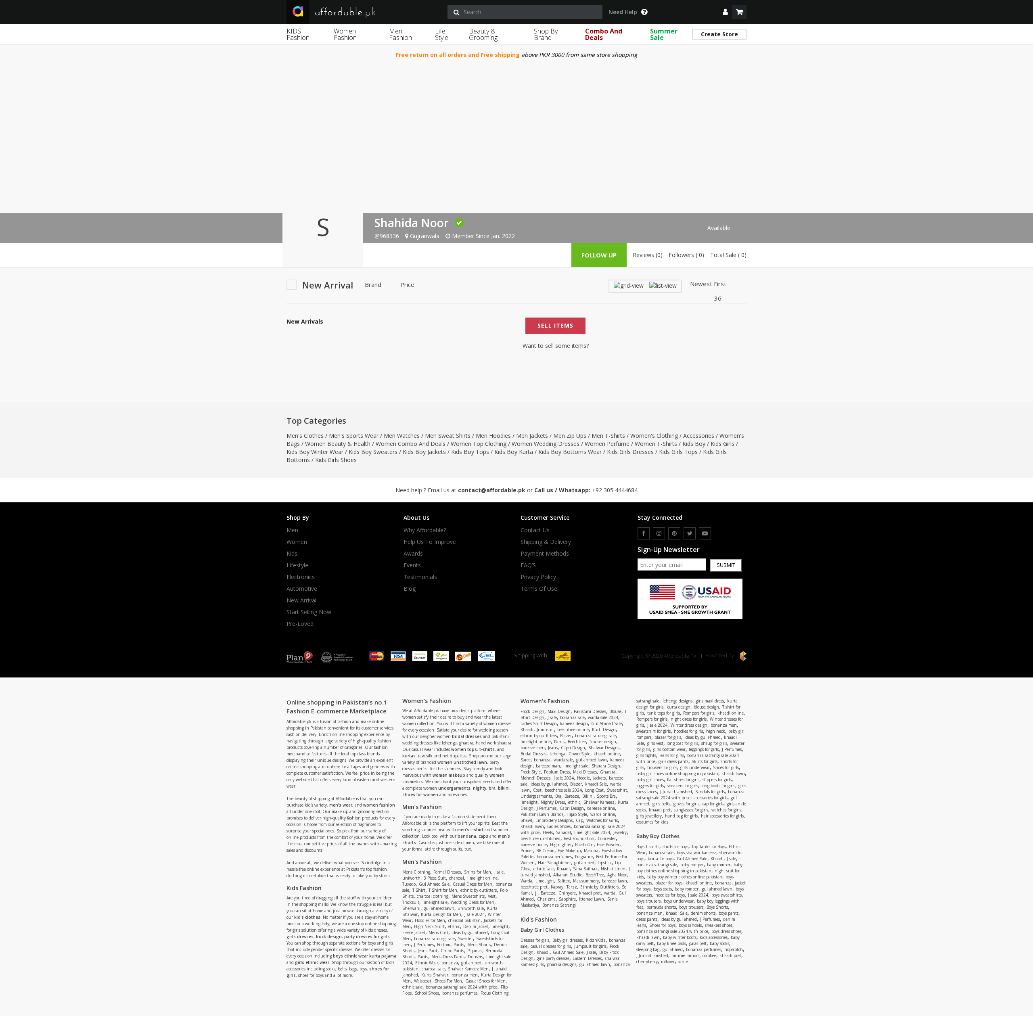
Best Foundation (579, 838)
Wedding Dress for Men (472, 902)
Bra (558, 796)
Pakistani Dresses (590, 711)
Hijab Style (577, 814)
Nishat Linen (613, 869)
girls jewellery (649, 816)
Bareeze (572, 796)
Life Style (441, 34)
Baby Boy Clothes (658, 836)
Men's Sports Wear (353, 435)
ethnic (454, 926)
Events (412, 565)
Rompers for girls (698, 713)
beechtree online (573, 729)
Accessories (698, 435)
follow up (599, 255)
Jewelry (620, 832)
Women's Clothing (654, 435)
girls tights (646, 755)
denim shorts (703, 913)
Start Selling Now (308, 612)
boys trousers (648, 901)
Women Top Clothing (478, 443)
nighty (479, 788)
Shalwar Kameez (599, 802)
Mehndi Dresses (535, 778)
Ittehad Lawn (591, 899)
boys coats (663, 889)
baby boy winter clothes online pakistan (684, 877)
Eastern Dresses (587, 958)
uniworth (411, 878)
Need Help (623, 12)
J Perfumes (424, 944)
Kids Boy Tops (470, 452)
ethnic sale (412, 987)
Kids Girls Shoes (336, 460)
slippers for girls (717, 779)
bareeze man (548, 766)
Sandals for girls (710, 791)
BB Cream (545, 850)
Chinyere (567, 893)
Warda (526, 881)
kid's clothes (307, 917)
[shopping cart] (739, 12)
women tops (464, 749)
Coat (537, 790)
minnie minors (685, 955)
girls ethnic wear (312, 962)
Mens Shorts (479, 944)
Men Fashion (400, 34)
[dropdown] (725, 12)
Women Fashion (345, 34)
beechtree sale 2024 (563, 790)
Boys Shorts (717, 907)
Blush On (584, 844)
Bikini (588, 796)
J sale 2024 (474, 914)
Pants (459, 944)
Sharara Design (606, 766)
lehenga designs (677, 701)
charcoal (456, 878)
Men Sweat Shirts (447, 435)
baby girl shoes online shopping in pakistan (677, 773)
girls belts (661, 804)
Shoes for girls (726, 767)
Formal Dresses (447, 872)
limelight (499, 926)
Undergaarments (536, 796)
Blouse (615, 711)
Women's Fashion (545, 701)
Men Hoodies (493, 435)
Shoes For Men (448, 981)
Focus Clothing (494, 993)
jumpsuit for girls (590, 946)
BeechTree (595, 875)
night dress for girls (689, 719)
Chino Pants (452, 950)
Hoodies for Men (430, 920)
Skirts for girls (704, 761)
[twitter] (690, 533)
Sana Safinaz (585, 869)
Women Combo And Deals (410, 443)
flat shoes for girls (683, 779)
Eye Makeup (569, 850)
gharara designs (561, 964)
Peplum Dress (557, 772)
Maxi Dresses (585, 772)
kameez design (574, 723)
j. (536, 893)
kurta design (678, 707)
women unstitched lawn (462, 762)
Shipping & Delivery (546, 542)
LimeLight (544, 881)
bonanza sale (572, 717)
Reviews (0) (648, 255)
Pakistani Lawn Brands (542, 814)
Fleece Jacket (413, 932)
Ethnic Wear (426, 963)
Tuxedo (409, 884)
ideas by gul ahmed (470, 932)
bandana (467, 836)
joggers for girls (650, 785)
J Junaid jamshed (676, 791)
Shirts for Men (477, 872)
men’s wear (340, 805)
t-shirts (487, 749)
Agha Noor (617, 875)
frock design (329, 936)
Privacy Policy (538, 577)
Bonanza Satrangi (559, 905)
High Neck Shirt (429, 926)
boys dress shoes (726, 931)
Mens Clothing (416, 872)
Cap (579, 820)
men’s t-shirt (470, 829)
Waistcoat (422, 981)
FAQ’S (528, 565)
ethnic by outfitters (478, 890)
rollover (668, 961)
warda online (602, 814)
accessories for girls (711, 798)
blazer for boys (668, 883)
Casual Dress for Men (472, 884)
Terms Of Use (539, 589)
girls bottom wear (669, 749)
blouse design (706, 707)
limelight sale (434, 902)
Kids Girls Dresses (630, 452)
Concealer (607, 838)
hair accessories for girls (722, 816)
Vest (492, 896)
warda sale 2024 (603, 717)
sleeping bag (647, 949)
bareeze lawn (614, 881)
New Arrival (301, 600)
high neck (715, 731)
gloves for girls (686, 804)
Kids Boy (693, 443)
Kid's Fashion (539, 919)
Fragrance (584, 856)
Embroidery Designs (554, 820)
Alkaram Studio (567, 875)
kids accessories (714, 937)
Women (296, 542)
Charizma (546, 899)
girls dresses (300, 936)
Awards (413, 553)
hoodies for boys (670, 895)
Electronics (300, 577)
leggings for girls (704, 749)
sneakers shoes (718, 925)
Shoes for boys (662, 925)
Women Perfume (607, 443)
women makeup (449, 775)
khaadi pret (590, 893)
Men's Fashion (422, 861)
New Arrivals (304, 321)
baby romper (692, 865)
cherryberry (647, 961)
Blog (410, 589)
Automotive (301, 589)
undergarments (454, 788)
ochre (683, 961)
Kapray (557, 887)
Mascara (591, 850)
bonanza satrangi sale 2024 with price (462, 987)
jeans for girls (671, 755)
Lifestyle (297, 565)
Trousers (475, 957)
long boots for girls (718, 785)
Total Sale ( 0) (728, 255)
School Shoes (427, 993)
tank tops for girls (663, 713)
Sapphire (567, 899)
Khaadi (527, 729)
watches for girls (726, 810)
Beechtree (577, 741)
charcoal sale (433, 969)
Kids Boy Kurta (513, 452)
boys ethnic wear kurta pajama (364, 956)
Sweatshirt (617, 790)
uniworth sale (471, 908)
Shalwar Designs (603, 748)
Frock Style (531, 772)
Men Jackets (532, 435)
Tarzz (572, 887)
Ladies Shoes (559, 826)
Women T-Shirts (656, 443)
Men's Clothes (305, 435)
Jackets (599, 778)
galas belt (698, 943)
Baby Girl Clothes (542, 929)
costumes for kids (652, 822)
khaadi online (607, 754)
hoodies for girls (688, 731)
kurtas (409, 756)
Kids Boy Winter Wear (314, 452)
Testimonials (420, 577)
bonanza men (465, 975)
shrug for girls (714, 743)
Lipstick (605, 862)
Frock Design (532, 711)
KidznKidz (596, 940)
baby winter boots (679, 937)
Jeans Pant (427, 950)
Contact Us (535, 530)
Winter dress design (689, 725)
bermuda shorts (661, 907)
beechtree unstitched (540, 838)
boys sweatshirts (726, 895)
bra (492, 788)
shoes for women (420, 794)
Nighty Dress (553, 802)
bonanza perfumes (459, 993)
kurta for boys (660, 858)
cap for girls (713, 804)
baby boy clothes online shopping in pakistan (689, 868)
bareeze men (533, 748)
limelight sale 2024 (592, 832)
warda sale (563, 760)
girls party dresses (553, 958)
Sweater (465, 938)
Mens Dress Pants (447, 957)
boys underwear (679, 901)
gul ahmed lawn (439, 908)
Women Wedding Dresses (545, 443)
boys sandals (690, 925)
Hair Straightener (554, 862)
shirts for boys (675, 846)
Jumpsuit (545, 729)
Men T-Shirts (608, 435)
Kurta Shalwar (434, 975)
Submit (726, 565)
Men (292, 530)
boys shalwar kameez (696, 852)
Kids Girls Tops (678, 452)
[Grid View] (629, 285)
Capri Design (573, 748)
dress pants (646, 919)
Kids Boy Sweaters (373, 452)
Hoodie (583, 778)
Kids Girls (722, 443)
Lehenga (557, 754)
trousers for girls (662, 767)
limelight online (482, 878)
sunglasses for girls (691, 810)
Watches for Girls (602, 820)
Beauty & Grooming (483, 34)
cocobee (709, 955)
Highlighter (561, 844)
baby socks (719, 943)
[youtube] (705, 533)
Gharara (607, 772)
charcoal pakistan (464, 920)
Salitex (563, 881)
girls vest (655, 743)
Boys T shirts (647, 846)
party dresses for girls (367, 936)
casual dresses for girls (551, 946)
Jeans (553, 748)
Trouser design (602, 741)
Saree (526, 760)
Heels (548, 832)
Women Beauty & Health (337, 443)
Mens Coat (438, 932)
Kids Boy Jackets (424, 452)
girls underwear (695, 767)
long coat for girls (682, 743)
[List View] (663, 285)
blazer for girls (668, 737)
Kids (291, 553)
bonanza (449, 963)
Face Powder (608, 844)
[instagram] (659, 533)
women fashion (379, 805)
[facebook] (644, 533)
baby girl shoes (650, 779)
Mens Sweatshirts (468, 896)
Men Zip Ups (569, 435)
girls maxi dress (710, 701)
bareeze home (534, 844)
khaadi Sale (596, 784)
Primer (527, 850)
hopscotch (733, 949)
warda (609, 893)
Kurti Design (604, 729)
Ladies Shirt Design (539, 723)
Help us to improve (430, 542)
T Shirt (418, 890)
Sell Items (555, 325)
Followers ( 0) (686, 255)
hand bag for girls (681, 816)
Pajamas (474, 950)
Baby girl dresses (567, 940)
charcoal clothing (432, 896)
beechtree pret (534, 887)
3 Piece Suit (435, 878)
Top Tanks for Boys (709, 846)
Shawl (526, 820)
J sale (499, 872)
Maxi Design (559, 711)
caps (483, 836)
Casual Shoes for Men (485, 981)
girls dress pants (673, 761)
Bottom (443, 944)
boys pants (728, 913)
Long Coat (594, 790)
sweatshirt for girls (653, 731)
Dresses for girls (535, 940)
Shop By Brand (546, 34)
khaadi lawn (532, 826)
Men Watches (402, 435)
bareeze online (601, 808)
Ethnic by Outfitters (599, 887)
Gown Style (579, 754)
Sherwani (411, 908)
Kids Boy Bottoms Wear (570, 452)
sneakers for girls (682, 785)
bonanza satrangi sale (434, 938)
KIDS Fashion (297, 34)
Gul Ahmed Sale (434, 884)
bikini (504, 788)
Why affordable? (425, 530)
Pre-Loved (300, 624)
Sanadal (563, 832)
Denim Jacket (475, 926)
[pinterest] (674, 533)
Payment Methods (545, 553)
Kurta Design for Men (441, 914)
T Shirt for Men (443, 890)
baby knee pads (671, 943)
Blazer (566, 735)
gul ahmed (471, 963)
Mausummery (586, 881)
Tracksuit (410, 902)
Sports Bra (606, 796)
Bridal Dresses (533, 754)
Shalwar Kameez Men (468, 969)
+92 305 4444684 (615, 490)
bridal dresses (467, 736)
